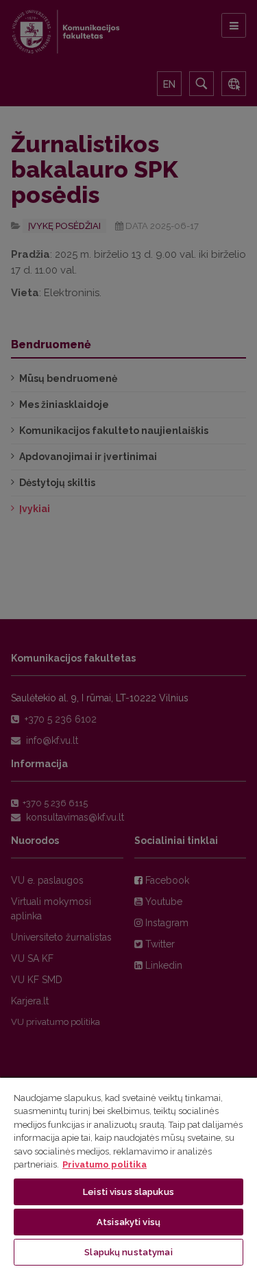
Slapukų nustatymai (128, 1252)
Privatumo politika (104, 1164)
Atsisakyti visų (128, 1222)
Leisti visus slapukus (128, 1192)
